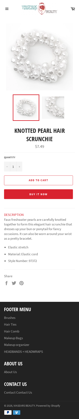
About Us (10, 372)
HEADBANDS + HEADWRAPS (23, 351)
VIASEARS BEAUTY (24, 405)
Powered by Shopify (48, 405)
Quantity (9, 157)
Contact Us (24, 392)
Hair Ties (10, 324)
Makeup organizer (16, 344)
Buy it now (38, 194)
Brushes (9, 317)
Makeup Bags (13, 338)
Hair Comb (11, 331)
